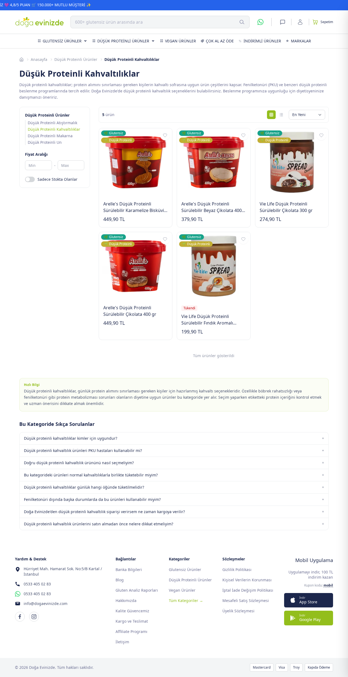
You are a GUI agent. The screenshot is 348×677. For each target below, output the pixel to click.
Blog (120, 579)
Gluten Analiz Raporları (137, 590)
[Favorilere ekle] (165, 135)
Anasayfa (39, 59)
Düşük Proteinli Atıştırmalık (52, 122)
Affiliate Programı (131, 631)
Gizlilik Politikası (236, 569)
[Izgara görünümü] (271, 114)
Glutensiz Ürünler (62, 40)
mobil (328, 585)
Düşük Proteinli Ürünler (123, 40)
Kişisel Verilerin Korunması (247, 579)
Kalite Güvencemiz (132, 610)
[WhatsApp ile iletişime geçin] (260, 22)
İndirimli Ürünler (262, 40)
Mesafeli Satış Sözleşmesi (245, 600)
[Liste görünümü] (281, 114)
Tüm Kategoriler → (186, 600)
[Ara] (242, 22)
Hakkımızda (126, 600)
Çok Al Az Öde (220, 40)
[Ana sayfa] (21, 59)
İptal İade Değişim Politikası (247, 590)
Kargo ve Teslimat (132, 621)
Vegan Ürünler (180, 40)
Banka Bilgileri (129, 569)
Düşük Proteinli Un (45, 142)
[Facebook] (20, 617)
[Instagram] (34, 617)
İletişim (122, 641)
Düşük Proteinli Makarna (50, 135)
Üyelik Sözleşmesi (238, 610)
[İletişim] (282, 22)
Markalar (301, 40)
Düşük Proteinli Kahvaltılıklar (54, 129)
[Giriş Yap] (300, 22)
